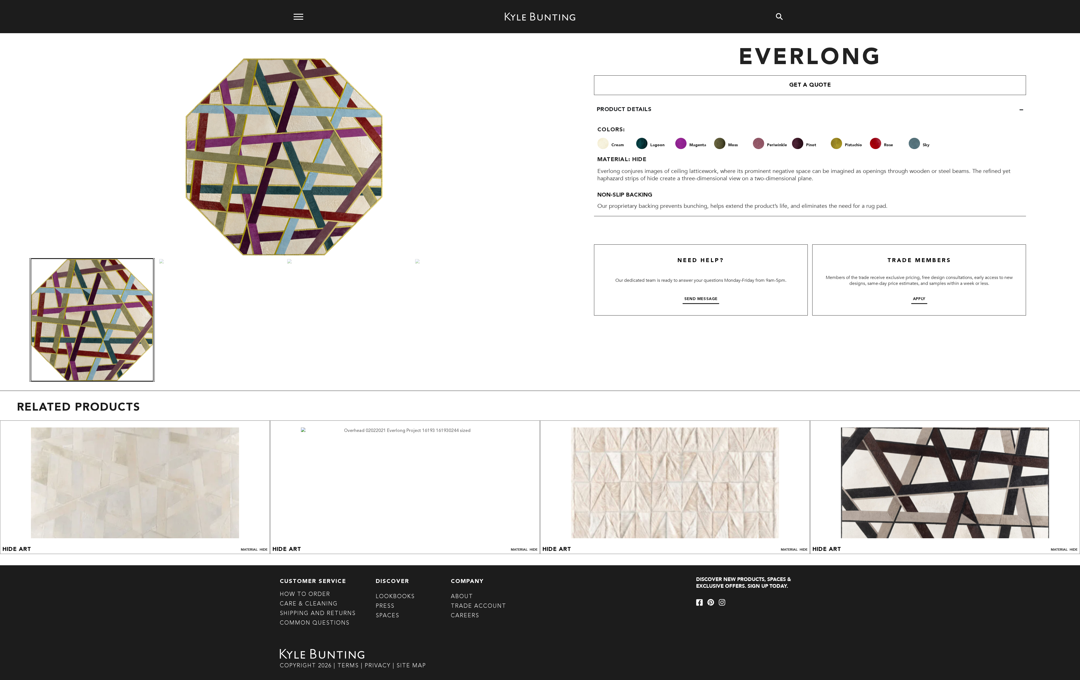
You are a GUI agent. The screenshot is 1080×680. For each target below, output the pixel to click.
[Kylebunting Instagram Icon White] (722, 602)
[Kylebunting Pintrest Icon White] (710, 602)
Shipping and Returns (318, 613)
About (462, 597)
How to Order (305, 594)
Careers (465, 616)
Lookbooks (395, 597)
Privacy (379, 666)
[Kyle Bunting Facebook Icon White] (699, 602)
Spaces (387, 616)
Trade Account (478, 606)
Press (385, 606)
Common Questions (315, 623)
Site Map (411, 666)
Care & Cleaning (309, 604)
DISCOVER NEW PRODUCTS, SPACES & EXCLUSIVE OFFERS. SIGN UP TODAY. (743, 583)
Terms (348, 666)
